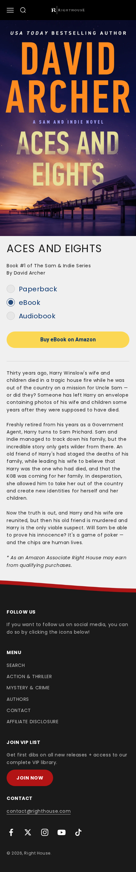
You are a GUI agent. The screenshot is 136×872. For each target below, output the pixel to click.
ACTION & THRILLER (29, 676)
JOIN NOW (30, 778)
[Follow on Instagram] (44, 832)
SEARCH (16, 665)
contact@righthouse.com (39, 811)
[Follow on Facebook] (11, 832)
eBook (30, 302)
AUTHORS (18, 699)
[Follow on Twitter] (27, 832)
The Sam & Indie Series (62, 265)
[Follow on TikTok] (78, 832)
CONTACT (19, 710)
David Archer (30, 273)
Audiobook (37, 316)
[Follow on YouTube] (61, 832)
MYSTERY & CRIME (28, 687)
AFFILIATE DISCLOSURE (32, 721)
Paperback (38, 289)
